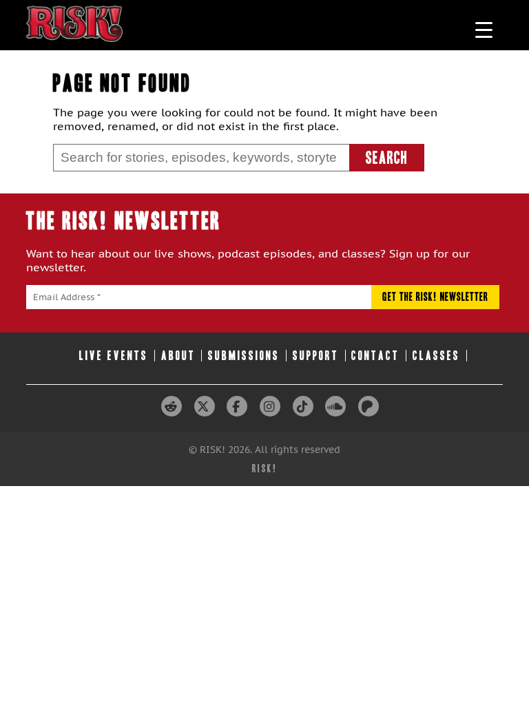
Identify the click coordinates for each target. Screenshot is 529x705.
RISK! (265, 468)
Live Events (113, 355)
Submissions (244, 355)
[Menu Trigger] (484, 29)
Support (316, 355)
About (178, 355)
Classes (436, 355)
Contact (375, 355)
